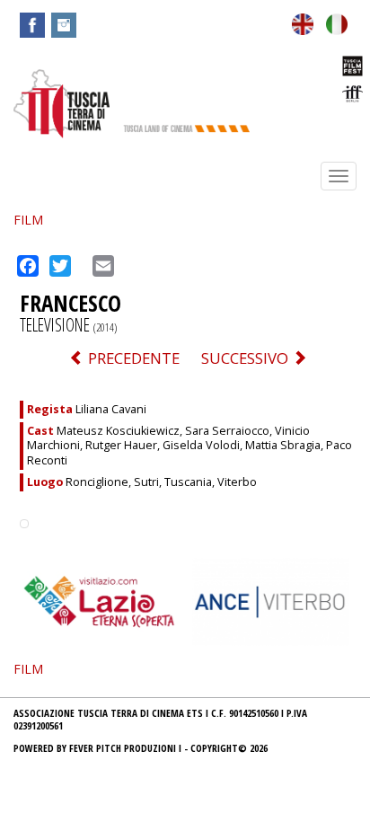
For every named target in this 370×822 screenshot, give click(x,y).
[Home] (61, 102)
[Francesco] (302, 22)
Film (28, 219)
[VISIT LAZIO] (99, 600)
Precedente (132, 358)
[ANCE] (270, 600)
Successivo (246, 358)
